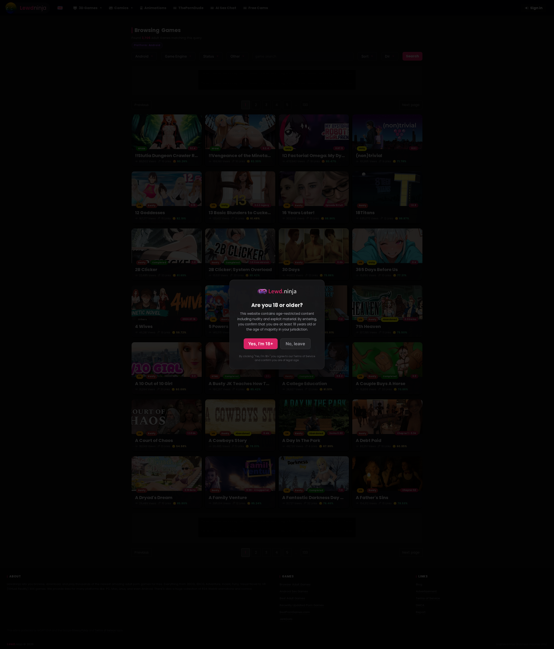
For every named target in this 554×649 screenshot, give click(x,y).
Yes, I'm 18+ (260, 343)
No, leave (295, 343)
